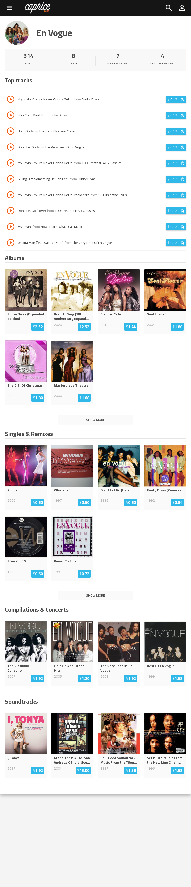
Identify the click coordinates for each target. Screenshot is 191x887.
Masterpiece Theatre (71, 385)
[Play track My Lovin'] (10, 227)
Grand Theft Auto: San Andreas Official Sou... (72, 760)
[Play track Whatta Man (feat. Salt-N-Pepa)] (10, 243)
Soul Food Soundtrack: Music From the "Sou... (118, 760)
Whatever (62, 490)
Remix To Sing (65, 561)
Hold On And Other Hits (69, 668)
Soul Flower (156, 314)
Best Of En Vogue (161, 666)
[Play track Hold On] (10, 131)
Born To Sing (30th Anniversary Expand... (71, 316)
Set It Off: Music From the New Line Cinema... (165, 760)
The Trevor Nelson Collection (60, 131)
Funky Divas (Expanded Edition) (25, 316)
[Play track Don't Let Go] (10, 147)
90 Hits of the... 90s (112, 195)
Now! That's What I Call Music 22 (64, 226)
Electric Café (110, 314)
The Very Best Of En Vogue (65, 147)
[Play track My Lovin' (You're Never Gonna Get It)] (10, 100)
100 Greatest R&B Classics (102, 163)
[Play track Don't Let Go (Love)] (10, 211)
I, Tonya (13, 758)
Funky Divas (90, 99)
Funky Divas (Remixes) (164, 490)
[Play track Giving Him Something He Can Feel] (10, 179)
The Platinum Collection (18, 668)
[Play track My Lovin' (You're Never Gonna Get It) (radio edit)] (10, 195)
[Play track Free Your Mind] (10, 115)
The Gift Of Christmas (25, 385)
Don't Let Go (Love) (115, 490)
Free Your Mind (19, 561)
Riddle (12, 490)
